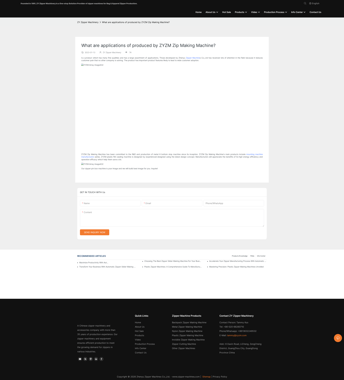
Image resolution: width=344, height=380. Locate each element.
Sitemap (206, 376)
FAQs (252, 256)
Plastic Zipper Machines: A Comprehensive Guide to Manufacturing (173, 267)
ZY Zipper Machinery (87, 22)
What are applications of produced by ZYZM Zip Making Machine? (136, 22)
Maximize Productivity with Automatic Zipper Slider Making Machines (94, 262)
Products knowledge (240, 256)
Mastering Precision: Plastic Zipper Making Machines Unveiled (236, 267)
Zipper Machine (193, 58)
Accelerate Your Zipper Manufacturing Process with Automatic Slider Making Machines (238, 261)
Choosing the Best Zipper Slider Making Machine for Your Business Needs (173, 261)
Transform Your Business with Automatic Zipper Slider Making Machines (108, 267)
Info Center (261, 256)
